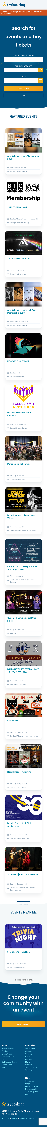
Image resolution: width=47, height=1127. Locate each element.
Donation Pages (8, 1057)
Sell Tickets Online (9, 1062)
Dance (27, 1057)
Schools (28, 1065)
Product (5, 1051)
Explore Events (8, 1048)
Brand (27, 1094)
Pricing (4, 1059)
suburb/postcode (23, 66)
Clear (23, 95)
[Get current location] (40, 70)
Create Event (23, 1024)
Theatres (29, 1070)
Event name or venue (23, 56)
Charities (28, 1051)
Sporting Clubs (31, 1067)
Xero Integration (31, 1092)
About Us (5, 1118)
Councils (28, 1054)
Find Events (23, 89)
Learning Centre (31, 1086)
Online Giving (7, 1054)
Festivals (28, 1059)
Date (23, 77)
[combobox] (23, 70)
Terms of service (27, 1118)
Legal (14, 1118)
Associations (30, 1048)
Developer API (31, 1089)
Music (27, 1062)
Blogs (27, 1084)
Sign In (4, 1067)
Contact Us (29, 1081)
